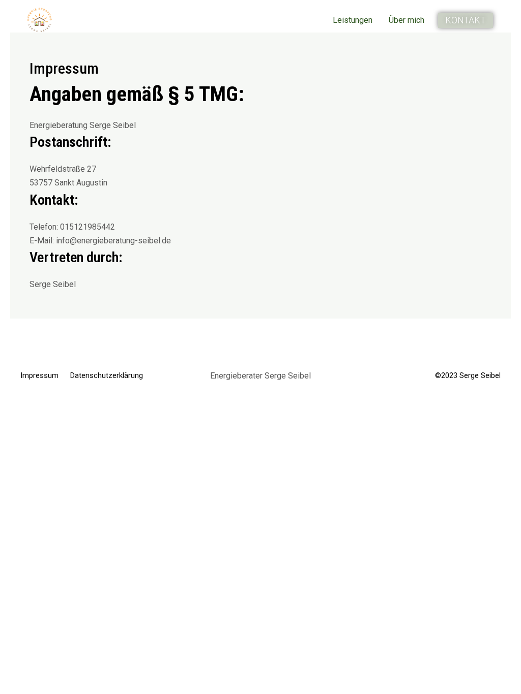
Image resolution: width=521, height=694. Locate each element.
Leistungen (352, 20)
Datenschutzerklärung (106, 375)
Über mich (406, 20)
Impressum (39, 375)
